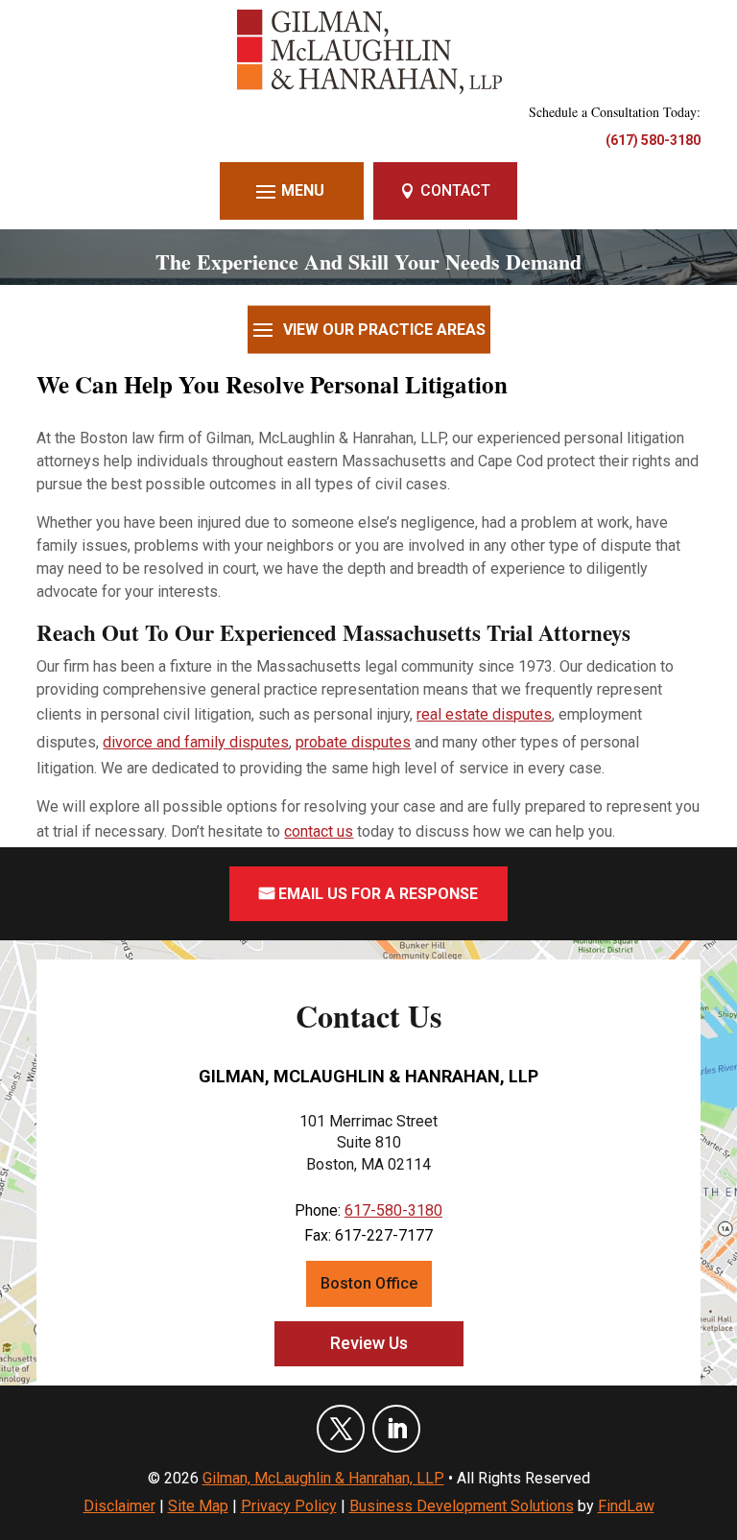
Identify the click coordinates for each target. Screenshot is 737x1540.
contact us (318, 831)
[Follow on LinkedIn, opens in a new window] (396, 1429)
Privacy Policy (289, 1506)
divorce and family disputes (196, 742)
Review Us (369, 1343)
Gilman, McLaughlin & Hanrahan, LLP (323, 1478)
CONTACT (455, 190)
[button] (292, 191)
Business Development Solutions (461, 1506)
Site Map (198, 1506)
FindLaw (626, 1506)
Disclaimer (119, 1506)
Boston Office (369, 1283)
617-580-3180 (393, 1210)
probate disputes (353, 742)
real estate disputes (484, 714)
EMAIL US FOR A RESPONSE (378, 894)
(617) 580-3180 (653, 140)
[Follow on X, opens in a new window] (341, 1429)
